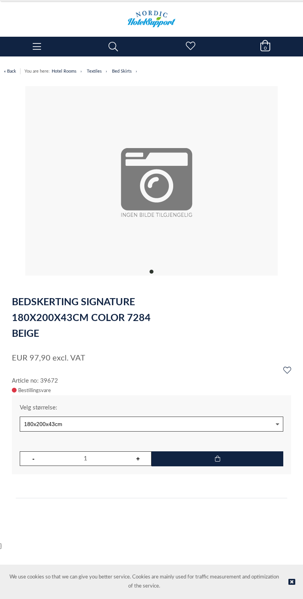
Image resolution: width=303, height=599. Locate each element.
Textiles (94, 71)
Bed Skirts (122, 71)
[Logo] (151, 15)
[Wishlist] (287, 371)
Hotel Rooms (64, 71)
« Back (10, 71)
